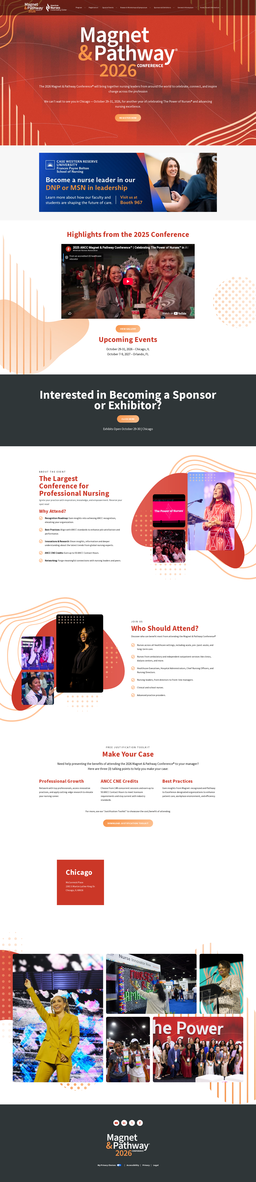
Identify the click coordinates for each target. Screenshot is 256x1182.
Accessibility (133, 1165)
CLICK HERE (128, 418)
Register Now (128, 117)
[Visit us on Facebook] (140, 1123)
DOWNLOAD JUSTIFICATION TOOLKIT (128, 823)
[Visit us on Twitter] (132, 1123)
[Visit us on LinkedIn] (124, 1123)
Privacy (146, 1165)
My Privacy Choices (107, 1165)
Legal (156, 1165)
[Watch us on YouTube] (116, 1123)
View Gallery (128, 328)
